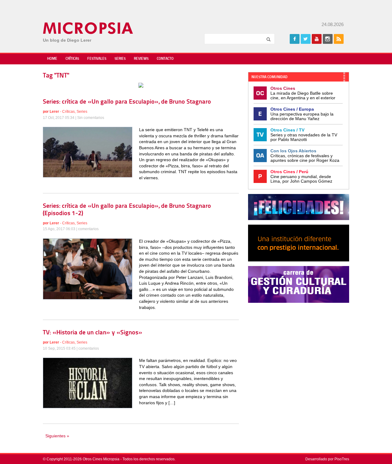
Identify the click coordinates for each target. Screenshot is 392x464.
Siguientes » (57, 435)
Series (120, 59)
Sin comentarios (90, 118)
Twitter (306, 39)
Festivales (96, 59)
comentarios (88, 229)
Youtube (317, 39)
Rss (339, 39)
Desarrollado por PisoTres (327, 459)
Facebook (295, 39)
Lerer (54, 111)
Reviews (141, 59)
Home (52, 59)
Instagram (328, 39)
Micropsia (88, 28)
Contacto (165, 59)
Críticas (72, 59)
